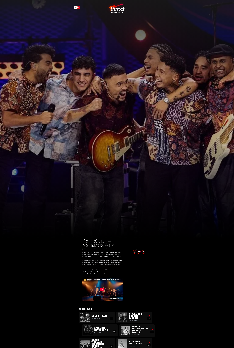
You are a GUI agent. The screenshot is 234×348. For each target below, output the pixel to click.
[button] (134, 252)
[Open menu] (76, 7)
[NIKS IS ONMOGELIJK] (117, 7)
